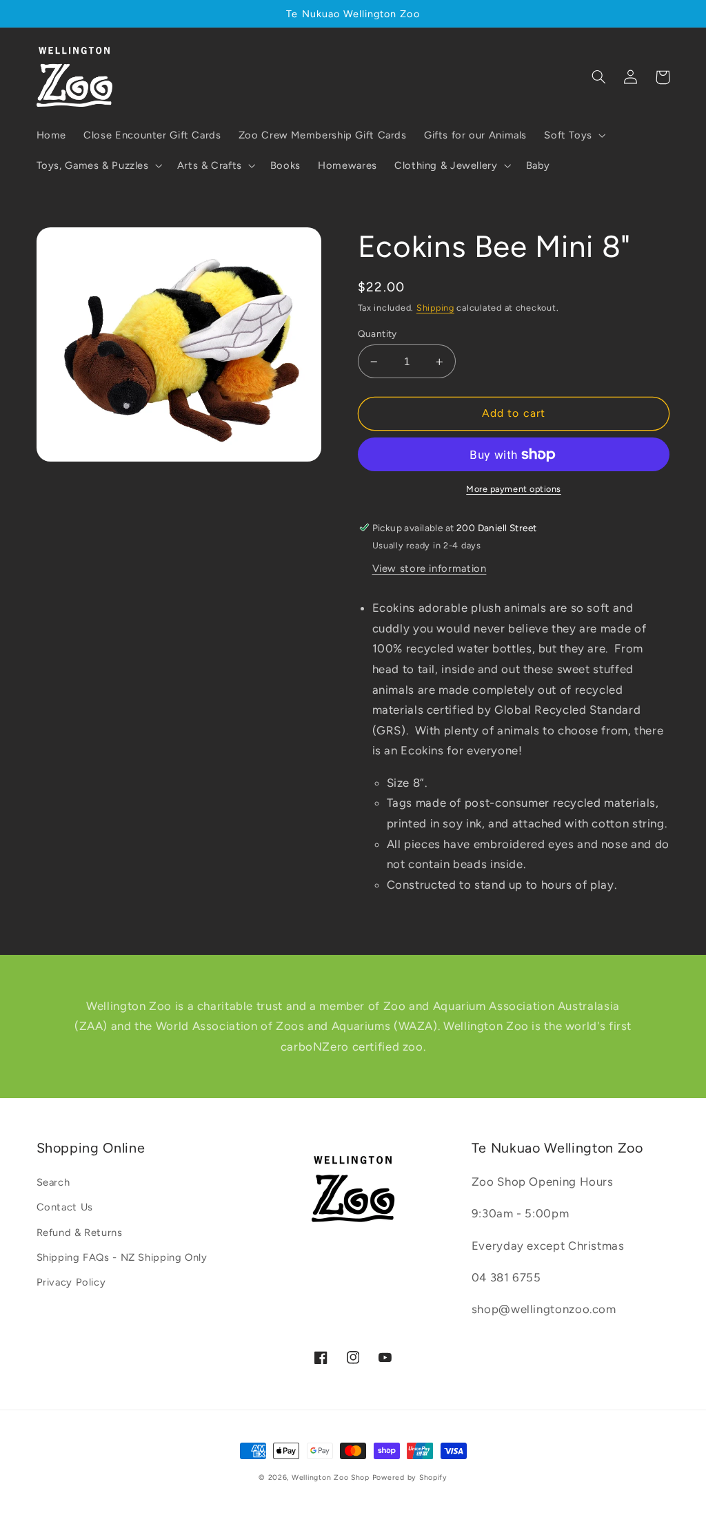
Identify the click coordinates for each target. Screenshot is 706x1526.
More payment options (513, 489)
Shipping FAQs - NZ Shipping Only (122, 1257)
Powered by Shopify (409, 1477)
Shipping (435, 307)
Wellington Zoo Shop (331, 1477)
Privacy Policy (71, 1282)
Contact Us (65, 1207)
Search (53, 1182)
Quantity (377, 333)
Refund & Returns (80, 1232)
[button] (574, 135)
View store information (429, 568)
